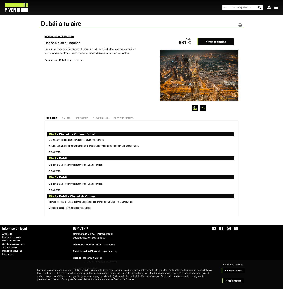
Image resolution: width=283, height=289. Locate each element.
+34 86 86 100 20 (93, 244)
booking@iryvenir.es (88, 251)
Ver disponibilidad (216, 41)
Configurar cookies (233, 264)
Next (233, 75)
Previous (165, 75)
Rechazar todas (233, 270)
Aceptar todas (233, 280)
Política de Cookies (124, 279)
